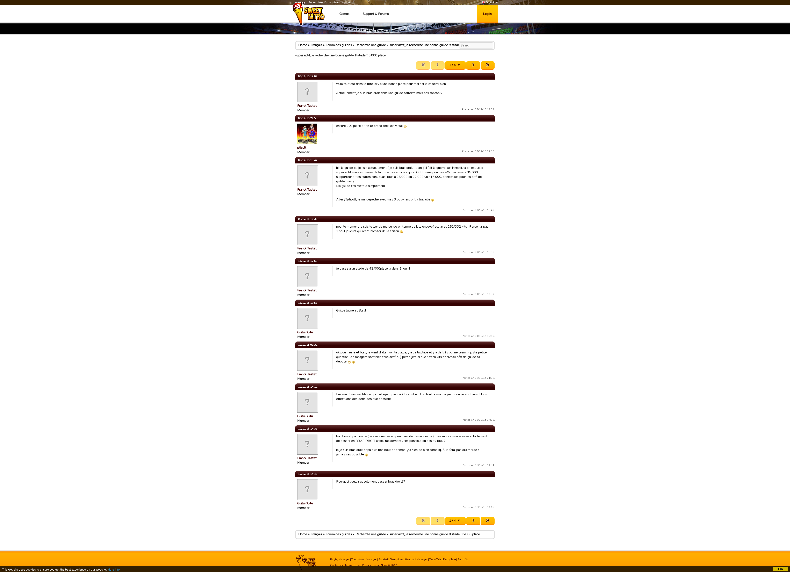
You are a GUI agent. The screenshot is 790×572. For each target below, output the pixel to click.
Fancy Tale (449, 559)
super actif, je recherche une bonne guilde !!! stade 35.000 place (434, 45)
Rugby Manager (340, 559)
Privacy (366, 565)
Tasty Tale (435, 559)
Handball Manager (416, 559)
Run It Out (463, 559)
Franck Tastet (307, 105)
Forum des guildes (339, 45)
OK (780, 569)
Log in (487, 14)
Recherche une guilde (371, 45)
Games (344, 14)
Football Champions (391, 559)
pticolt (301, 147)
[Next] (473, 65)
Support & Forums (376, 14)
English (490, 2)
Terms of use (352, 565)
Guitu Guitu (305, 332)
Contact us (336, 565)
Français (316, 45)
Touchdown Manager (364, 559)
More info (114, 569)
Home (302, 45)
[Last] (488, 65)
